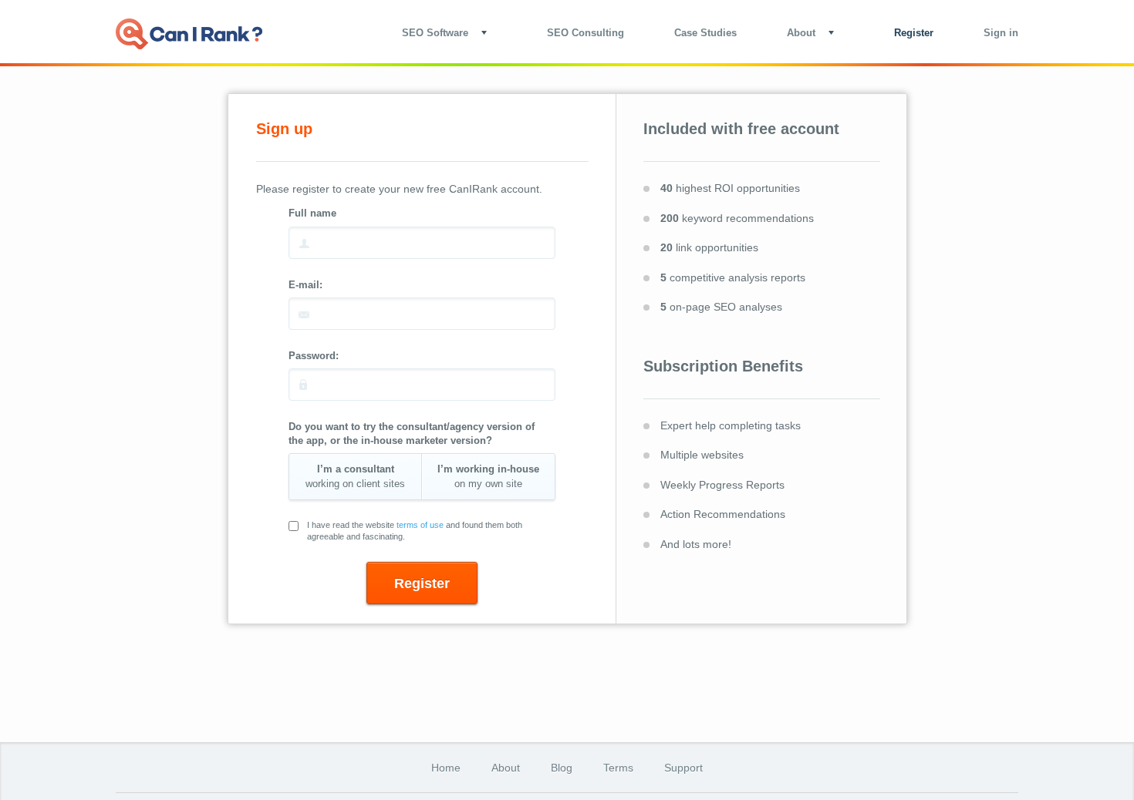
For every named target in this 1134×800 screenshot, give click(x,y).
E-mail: (305, 285)
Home (446, 767)
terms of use (420, 524)
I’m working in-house (488, 476)
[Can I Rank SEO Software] (189, 33)
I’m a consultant (355, 476)
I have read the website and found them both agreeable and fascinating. (414, 530)
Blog (561, 767)
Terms (618, 767)
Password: (314, 355)
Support (683, 767)
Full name (312, 213)
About (505, 767)
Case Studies (705, 33)
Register (913, 33)
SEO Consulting (585, 33)
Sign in (1001, 33)
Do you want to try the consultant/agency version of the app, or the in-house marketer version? (412, 433)
